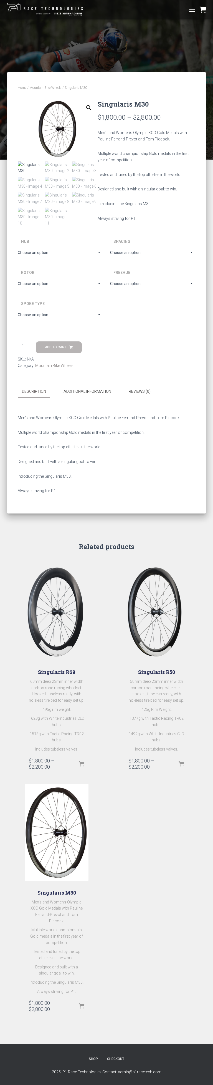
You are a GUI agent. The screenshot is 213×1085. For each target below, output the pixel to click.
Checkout (115, 1059)
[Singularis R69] (56, 611)
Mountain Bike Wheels (45, 88)
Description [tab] (34, 391)
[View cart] (202, 10)
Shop (93, 1059)
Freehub (122, 272)
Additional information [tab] (87, 391)
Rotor (27, 272)
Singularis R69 (56, 672)
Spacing (121, 241)
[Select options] (81, 764)
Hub (25, 241)
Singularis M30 (56, 892)
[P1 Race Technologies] (48, 10)
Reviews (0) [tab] (140, 391)
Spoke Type (33, 303)
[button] (89, 108)
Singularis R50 (156, 672)
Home (22, 88)
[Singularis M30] (56, 832)
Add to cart (55, 347)
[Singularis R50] (156, 611)
